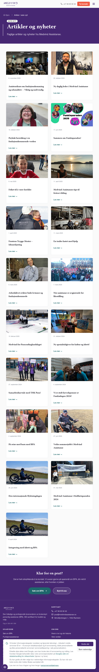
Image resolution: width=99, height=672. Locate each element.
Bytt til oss (62, 590)
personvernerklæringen (50, 665)
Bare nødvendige (85, 649)
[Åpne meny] (93, 3)
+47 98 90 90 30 (60, 611)
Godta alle (85, 644)
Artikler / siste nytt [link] (21, 15)
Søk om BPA (38, 590)
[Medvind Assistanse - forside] (10, 3)
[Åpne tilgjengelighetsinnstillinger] (5, 667)
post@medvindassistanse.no (65, 614)
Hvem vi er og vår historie (61, 633)
